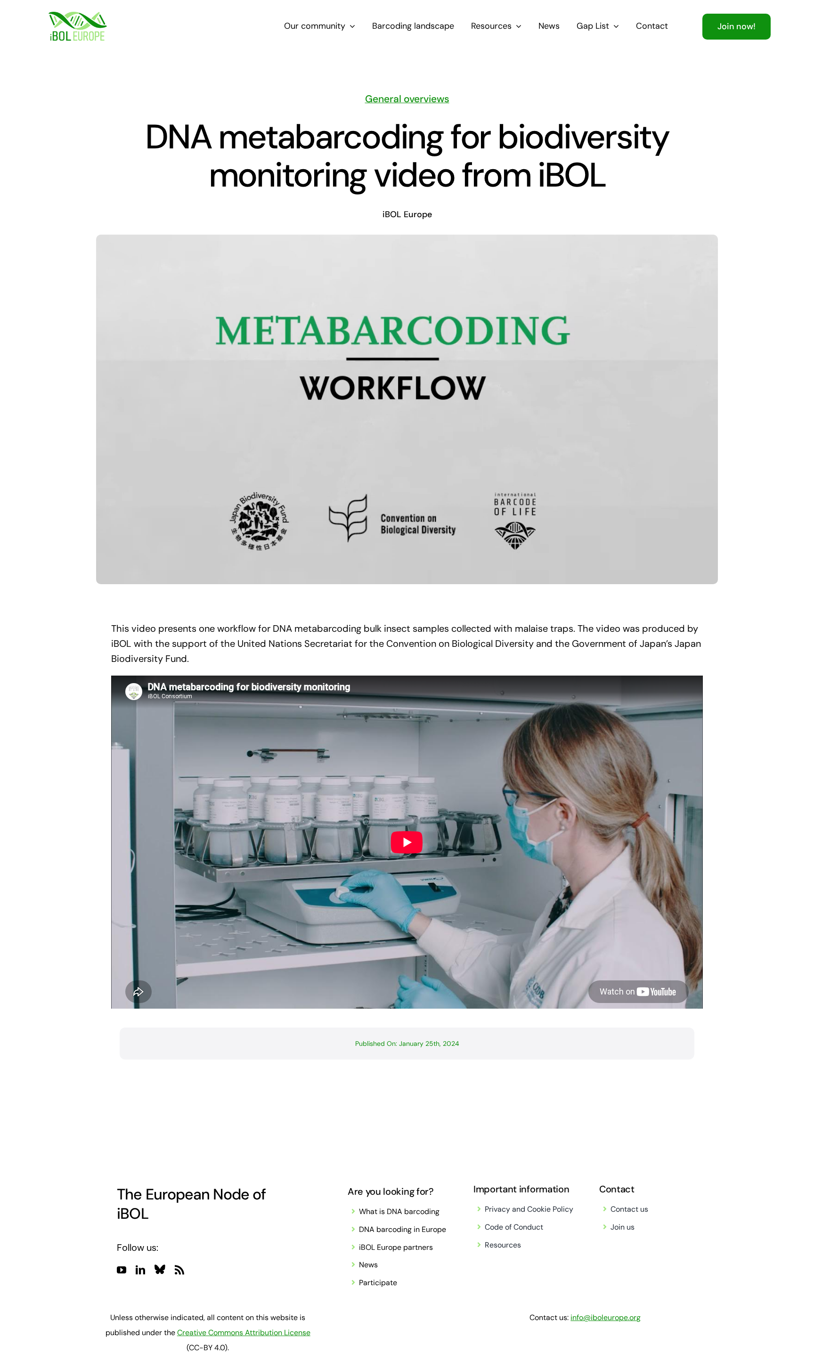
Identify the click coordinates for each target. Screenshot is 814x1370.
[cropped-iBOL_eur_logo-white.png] (77, 16)
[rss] (179, 1270)
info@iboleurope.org (605, 1317)
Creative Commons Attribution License (243, 1332)
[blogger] (160, 1269)
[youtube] (121, 1270)
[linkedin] (140, 1270)
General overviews (407, 99)
